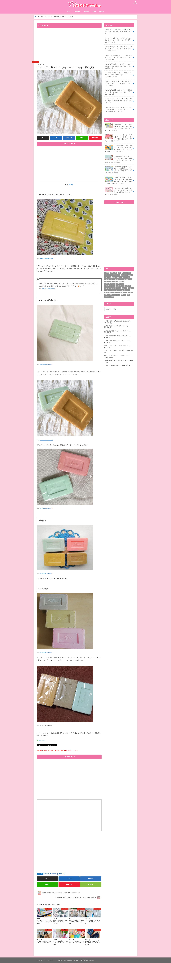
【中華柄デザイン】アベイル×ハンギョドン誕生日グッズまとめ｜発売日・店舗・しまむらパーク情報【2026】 (118, 48)
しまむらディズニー (110, 283)
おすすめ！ (54, 873)
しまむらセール (120, 281)
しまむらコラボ (108, 279)
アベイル (118, 288)
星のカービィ (113, 294)
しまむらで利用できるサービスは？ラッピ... (117, 341)
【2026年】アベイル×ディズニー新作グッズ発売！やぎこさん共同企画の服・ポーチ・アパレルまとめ (118, 100)
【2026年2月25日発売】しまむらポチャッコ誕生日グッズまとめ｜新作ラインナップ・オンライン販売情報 (118, 57)
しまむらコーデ (117, 279)
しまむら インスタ (125, 277)
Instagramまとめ (126, 272)
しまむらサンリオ (127, 279)
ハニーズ (120, 292)
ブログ (125, 292)
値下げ (106, 294)
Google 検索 (77, 11)
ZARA (118, 275)
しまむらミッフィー (110, 286)
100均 (47, 873)
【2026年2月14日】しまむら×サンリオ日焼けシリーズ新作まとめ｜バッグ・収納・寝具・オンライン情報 (118, 92)
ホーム (69, 11)
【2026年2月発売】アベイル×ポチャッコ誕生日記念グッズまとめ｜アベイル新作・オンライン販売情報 (118, 66)
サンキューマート (115, 290)
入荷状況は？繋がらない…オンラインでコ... (117, 331)
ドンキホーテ (108, 292)
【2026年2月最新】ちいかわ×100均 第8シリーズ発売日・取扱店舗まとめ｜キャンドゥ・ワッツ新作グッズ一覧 (118, 74)
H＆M (119, 272)
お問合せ (101, 11)
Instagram (86, 11)
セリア (122, 290)
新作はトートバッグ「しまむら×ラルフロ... (117, 345)
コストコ (107, 290)
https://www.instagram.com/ (46, 258)
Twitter (94, 11)
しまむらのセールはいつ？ (112, 365)
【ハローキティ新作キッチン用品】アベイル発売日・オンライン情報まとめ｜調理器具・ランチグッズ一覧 (118, 40)
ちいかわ (113, 288)
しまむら (130, 275)
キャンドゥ (131, 288)
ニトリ (114, 292)
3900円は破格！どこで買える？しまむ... (116, 360)
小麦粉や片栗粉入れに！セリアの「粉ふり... (117, 336)
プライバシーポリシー (49, 960)
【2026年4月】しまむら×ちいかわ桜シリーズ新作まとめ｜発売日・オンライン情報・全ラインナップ (118, 31)
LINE (106, 275)
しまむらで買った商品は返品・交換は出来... (117, 321)
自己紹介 (107, 296)
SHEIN (113, 275)
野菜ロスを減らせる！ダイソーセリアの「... (117, 355)
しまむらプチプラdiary (77, 960)
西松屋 (112, 296)
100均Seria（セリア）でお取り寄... (114, 350)
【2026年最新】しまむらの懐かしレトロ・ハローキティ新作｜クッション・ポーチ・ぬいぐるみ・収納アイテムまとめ (118, 109)
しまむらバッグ (120, 283)
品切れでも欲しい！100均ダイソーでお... (116, 326)
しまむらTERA (115, 277)
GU (115, 272)
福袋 (128, 294)
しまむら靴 (127, 286)
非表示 (71, 184)
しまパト (107, 288)
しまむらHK (108, 277)
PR (109, 275)
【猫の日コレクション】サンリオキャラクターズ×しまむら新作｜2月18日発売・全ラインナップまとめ (118, 83)
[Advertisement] (52, 45)
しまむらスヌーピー (110, 281)
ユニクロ (130, 292)
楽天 (119, 294)
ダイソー (41, 873)
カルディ (124, 288)
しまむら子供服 (120, 286)
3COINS (107, 272)
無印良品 (123, 294)
